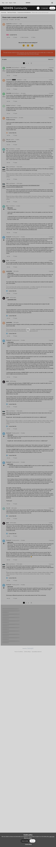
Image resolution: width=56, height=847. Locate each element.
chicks (7, 260)
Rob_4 (7, 148)
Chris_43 (8, 139)
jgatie (7, 297)
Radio (14, 2)
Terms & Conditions (18, 651)
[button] (1, 8)
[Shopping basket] (52, 2)
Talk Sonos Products (11, 12)
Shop (3, 2)
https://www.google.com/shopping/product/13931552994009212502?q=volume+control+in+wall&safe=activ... (23, 186)
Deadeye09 (8, 236)
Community (3, 12)
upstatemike (9, 271)
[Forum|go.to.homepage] (15, 8)
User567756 (9, 23)
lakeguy (8, 117)
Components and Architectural (24, 12)
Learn (6, 2)
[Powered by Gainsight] (28, 649)
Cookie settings (27, 651)
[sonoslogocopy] (28, 2)
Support (10, 2)
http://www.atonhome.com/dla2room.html (28, 229)
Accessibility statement (37, 651)
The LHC (8, 508)
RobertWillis (8, 67)
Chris (7, 166)
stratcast (8, 105)
